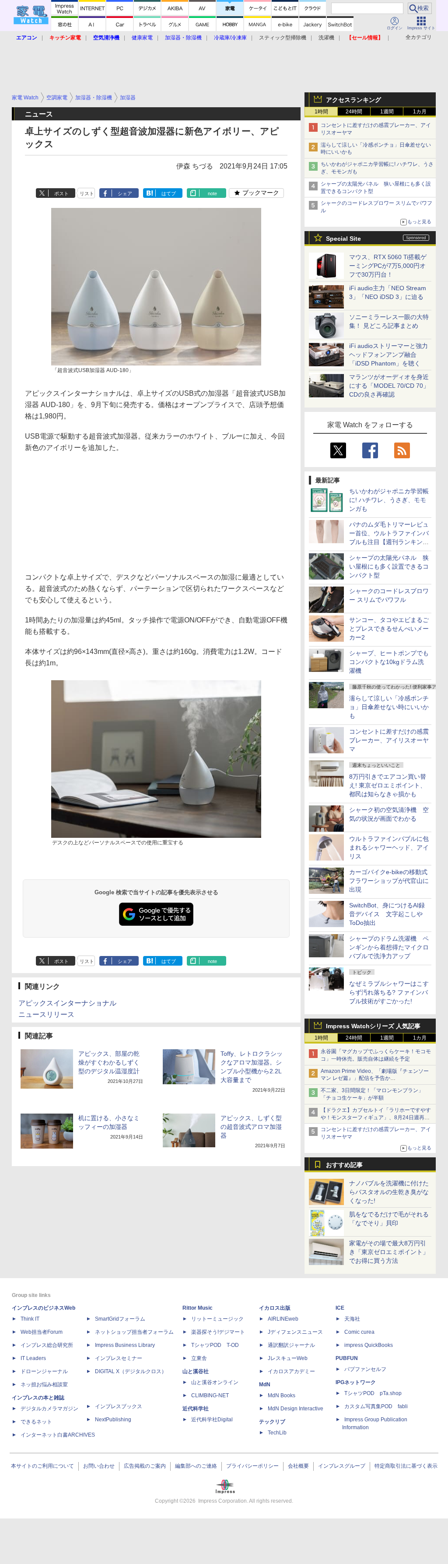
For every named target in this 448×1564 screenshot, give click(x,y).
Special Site (343, 238)
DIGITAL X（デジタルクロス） (131, 1371)
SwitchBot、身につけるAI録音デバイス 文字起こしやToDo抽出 (387, 914)
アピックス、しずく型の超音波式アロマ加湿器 (251, 1126)
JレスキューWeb (288, 1358)
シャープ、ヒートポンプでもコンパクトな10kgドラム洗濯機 (389, 662)
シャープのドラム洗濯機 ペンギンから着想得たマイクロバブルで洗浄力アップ (389, 947)
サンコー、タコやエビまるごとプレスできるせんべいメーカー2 (389, 628)
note (212, 193)
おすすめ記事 (344, 1164)
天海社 (352, 1319)
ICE (340, 1308)
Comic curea (359, 1332)
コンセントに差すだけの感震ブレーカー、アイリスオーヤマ (389, 740)
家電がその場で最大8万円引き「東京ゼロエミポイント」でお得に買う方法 (389, 1252)
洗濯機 (326, 38)
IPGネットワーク (356, 1382)
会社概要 (298, 1466)
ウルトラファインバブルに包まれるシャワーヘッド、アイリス (389, 847)
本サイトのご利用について (42, 1466)
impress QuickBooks (368, 1345)
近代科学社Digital (212, 1419)
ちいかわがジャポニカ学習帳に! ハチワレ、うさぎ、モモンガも (389, 500)
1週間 (387, 112)
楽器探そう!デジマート (218, 1332)
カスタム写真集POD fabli (376, 1406)
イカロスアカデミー (291, 1371)
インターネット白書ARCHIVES (58, 1435)
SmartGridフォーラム (120, 1319)
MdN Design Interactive (295, 1409)
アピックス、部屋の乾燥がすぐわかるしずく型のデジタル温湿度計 (109, 1062)
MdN (264, 1384)
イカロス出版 (274, 1308)
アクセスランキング (353, 99)
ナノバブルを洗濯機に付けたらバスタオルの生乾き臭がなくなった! (389, 1192)
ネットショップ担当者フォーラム (134, 1332)
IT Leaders (33, 1358)
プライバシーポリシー (252, 1466)
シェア (125, 193)
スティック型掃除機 (282, 38)
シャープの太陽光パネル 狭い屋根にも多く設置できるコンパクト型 (389, 566)
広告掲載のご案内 (145, 1466)
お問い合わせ (99, 1466)
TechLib (277, 1433)
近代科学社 (195, 1409)
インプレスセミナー (118, 1358)
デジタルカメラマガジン (49, 1409)
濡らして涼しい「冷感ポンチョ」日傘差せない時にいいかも (389, 707)
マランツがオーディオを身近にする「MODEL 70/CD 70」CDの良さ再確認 (389, 385)
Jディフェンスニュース (295, 1332)
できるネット (36, 1422)
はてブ (168, 193)
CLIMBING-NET (210, 1395)
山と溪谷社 (195, 1371)
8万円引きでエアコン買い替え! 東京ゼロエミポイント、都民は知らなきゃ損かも (387, 785)
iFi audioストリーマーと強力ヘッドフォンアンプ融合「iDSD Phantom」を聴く (388, 354)
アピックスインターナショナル (67, 1003)
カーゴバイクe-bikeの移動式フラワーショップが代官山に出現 (389, 880)
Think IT (30, 1319)
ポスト (61, 193)
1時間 (321, 112)
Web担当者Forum (42, 1332)
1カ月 (420, 112)
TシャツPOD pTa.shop (373, 1393)
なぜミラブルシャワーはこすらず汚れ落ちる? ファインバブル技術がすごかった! (389, 992)
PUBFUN (347, 1358)
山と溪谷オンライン (214, 1382)
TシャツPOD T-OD (215, 1345)
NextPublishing (113, 1419)
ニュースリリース (46, 1014)
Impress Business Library (125, 1345)
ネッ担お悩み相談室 (44, 1384)
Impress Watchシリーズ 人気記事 (373, 1026)
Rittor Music (197, 1308)
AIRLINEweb (283, 1319)
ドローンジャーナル (44, 1371)
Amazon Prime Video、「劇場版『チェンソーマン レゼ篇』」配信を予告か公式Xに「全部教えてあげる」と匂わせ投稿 (375, 1078)
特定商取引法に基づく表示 (406, 1466)
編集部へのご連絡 (196, 1466)
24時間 (354, 112)
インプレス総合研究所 (47, 1345)
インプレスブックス (118, 1406)
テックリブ (272, 1422)
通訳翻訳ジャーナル (291, 1345)
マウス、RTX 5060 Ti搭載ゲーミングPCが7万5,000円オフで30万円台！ (388, 265)
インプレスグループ (341, 1466)
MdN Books (281, 1395)
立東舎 (199, 1358)
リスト (87, 193)
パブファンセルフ (365, 1369)
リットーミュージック (217, 1319)
